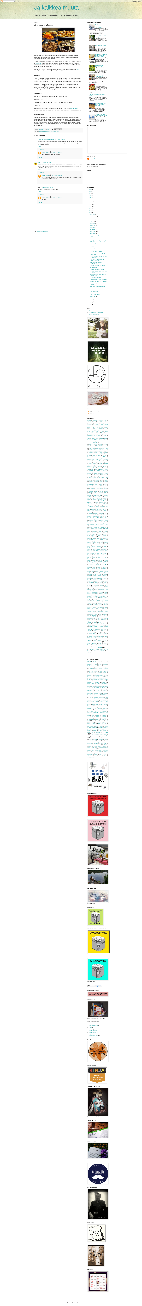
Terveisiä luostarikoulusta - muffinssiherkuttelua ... (96, 294)
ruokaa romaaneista (96, 737)
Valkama (104, 633)
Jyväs (101, 505)
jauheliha (106, 679)
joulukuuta (92, 214)
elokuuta (92, 221)
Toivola (94, 625)
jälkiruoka (97, 682)
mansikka (89, 708)
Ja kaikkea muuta (56, 7)
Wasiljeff (99, 643)
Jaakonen (100, 499)
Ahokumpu (91, 423)
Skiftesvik (89, 611)
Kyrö (100, 523)
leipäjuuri (89, 700)
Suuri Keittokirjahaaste (94, 314)
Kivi (105, 516)
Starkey (95, 612)
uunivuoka (106, 751)
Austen (101, 427)
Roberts (89, 596)
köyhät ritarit (101, 697)
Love (102, 539)
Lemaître (105, 531)
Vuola (94, 639)
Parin (88, 579)
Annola (102, 424)
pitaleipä (106, 726)
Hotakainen (91, 491)
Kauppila (91, 513)
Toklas (103, 625)
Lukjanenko (95, 541)
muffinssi (91, 711)
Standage (91, 612)
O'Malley (100, 574)
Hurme (88, 493)
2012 (90, 301)
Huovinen (100, 492)
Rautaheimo (101, 589)
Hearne (101, 481)
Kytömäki (104, 523)
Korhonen (101, 519)
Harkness (91, 478)
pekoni (102, 720)
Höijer (106, 496)
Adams (100, 420)
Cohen (88, 445)
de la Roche (95, 650)
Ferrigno (89, 459)
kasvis (103, 687)
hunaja (106, 676)
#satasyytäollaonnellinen (94, 1024)
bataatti (94, 665)
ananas (100, 663)
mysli (89, 713)
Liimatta (104, 534)
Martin (88, 547)
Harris (105, 478)
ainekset (104, 661)
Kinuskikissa (95, 516)
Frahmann (89, 462)
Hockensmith (91, 488)
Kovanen (97, 520)
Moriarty (93, 560)
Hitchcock (102, 487)
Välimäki (89, 640)
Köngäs (106, 524)
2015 (90, 210)
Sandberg (105, 601)
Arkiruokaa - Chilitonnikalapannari (97, 286)
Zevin (101, 649)
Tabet (95, 619)
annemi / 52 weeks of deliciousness (46, 139)
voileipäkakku (90, 755)
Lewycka (93, 534)
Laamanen (106, 525)
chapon (97, 667)
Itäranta (94, 499)
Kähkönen (97, 524)
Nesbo (98, 567)
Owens (88, 576)
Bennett (101, 431)
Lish (101, 538)
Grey (96, 469)
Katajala (104, 510)
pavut (97, 720)
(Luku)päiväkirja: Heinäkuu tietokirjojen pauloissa (101, 36)
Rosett (88, 597)
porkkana (94, 727)
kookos (98, 694)
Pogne (105, 582)
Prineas (104, 583)
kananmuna (104, 685)
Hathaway (97, 480)
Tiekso (94, 623)
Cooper (105, 445)
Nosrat (97, 571)
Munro (100, 561)
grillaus (104, 673)
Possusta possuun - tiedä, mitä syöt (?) (98, 279)
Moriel (98, 560)
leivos (93, 701)
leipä (105, 698)
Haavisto (106, 473)
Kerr (88, 514)
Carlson (101, 438)
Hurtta (100, 493)
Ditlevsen (102, 451)
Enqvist (94, 456)
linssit (93, 704)
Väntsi (99, 640)
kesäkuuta (92, 225)
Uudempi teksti (37, 229)
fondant (96, 671)
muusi (107, 712)
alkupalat (89, 663)
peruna (90, 722)
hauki (96, 676)
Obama (105, 574)
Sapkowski (100, 603)
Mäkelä (88, 565)
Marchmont (99, 546)
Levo (88, 534)
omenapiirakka (90, 718)
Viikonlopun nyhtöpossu (95, 277)
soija (95, 744)
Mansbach (99, 545)
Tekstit (90, 411)
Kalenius (96, 507)
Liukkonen (91, 539)
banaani (105, 664)
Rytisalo (90, 599)
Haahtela (100, 472)
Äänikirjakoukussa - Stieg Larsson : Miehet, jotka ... (98, 275)
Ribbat (88, 593)
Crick (90, 448)
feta (107, 669)
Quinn (93, 586)
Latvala (90, 529)
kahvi (93, 683)
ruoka (58, 131)
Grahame (99, 467)
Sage (102, 600)
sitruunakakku (103, 743)
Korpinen (106, 519)
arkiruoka (95, 664)
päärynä (94, 730)
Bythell (94, 436)
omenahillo (104, 716)
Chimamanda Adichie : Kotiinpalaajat (98, 281)
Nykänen (106, 572)
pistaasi (101, 726)
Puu (105, 585)
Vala (94, 633)
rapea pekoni (90, 732)
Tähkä (88, 632)
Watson (88, 644)
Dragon (100, 452)
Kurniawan (105, 521)
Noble (88, 571)
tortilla (105, 748)
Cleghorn (106, 442)
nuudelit (97, 715)
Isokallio (98, 498)
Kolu (102, 517)
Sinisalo (88, 610)
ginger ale (106, 671)
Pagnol (95, 578)
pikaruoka (104, 723)
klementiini (89, 694)
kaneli (92, 686)
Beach (93, 431)
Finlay (93, 459)
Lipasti (94, 538)
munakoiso (95, 712)
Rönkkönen (100, 599)
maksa (99, 707)
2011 (90, 302)
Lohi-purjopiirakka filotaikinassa (97, 248)
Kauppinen (96, 513)
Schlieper (105, 604)
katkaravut (97, 689)
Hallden (96, 476)
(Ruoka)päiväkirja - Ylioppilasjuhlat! (99, 75)
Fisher (97, 459)
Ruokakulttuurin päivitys (100, 45)
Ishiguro (93, 498)
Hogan (101, 488)
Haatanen (95, 473)
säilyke (104, 746)
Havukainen (91, 481)
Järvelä (105, 505)
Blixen (102, 432)
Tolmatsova (96, 626)
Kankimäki (99, 509)
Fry (97, 463)
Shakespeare (100, 607)
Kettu (92, 514)
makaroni (89, 707)
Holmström (89, 489)
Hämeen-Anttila (97, 495)
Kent (105, 513)
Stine (100, 614)
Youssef (96, 649)
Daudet (105, 449)
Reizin (101, 590)
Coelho (100, 444)
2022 (90, 197)
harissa (105, 675)
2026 (90, 189)
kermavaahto (90, 691)
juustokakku (89, 682)
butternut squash (90, 667)
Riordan (101, 594)
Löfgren (97, 542)
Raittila (102, 586)
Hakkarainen (103, 474)
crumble (90, 669)
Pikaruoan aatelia (94, 238)
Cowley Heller (105, 446)
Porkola (93, 583)
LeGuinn (89, 531)
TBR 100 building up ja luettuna (96, 312)
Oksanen (89, 575)
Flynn (101, 459)
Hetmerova (89, 485)
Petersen (106, 581)
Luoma (105, 541)
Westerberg (104, 644)
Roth (92, 597)
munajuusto (104, 711)
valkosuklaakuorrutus (99, 753)
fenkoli (103, 669)
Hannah (90, 477)
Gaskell (105, 465)
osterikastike (97, 718)
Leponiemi (100, 532)
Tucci (99, 627)
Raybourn (91, 590)
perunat (104, 722)
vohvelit (95, 754)
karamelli (97, 686)
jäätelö (104, 682)
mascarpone (89, 709)
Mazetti (98, 549)
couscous (106, 668)
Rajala (106, 586)
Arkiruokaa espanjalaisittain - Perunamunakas (96, 263)
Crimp (94, 448)
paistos (102, 718)
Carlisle (96, 438)
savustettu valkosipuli (91, 740)
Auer (93, 427)
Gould (94, 467)
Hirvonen (97, 487)
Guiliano (104, 470)
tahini (97, 747)
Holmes (105, 488)
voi (100, 754)
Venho (95, 636)
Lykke (88, 542)
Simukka (104, 608)
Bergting (106, 431)
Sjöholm (104, 610)
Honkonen (101, 489)
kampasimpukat (92, 685)
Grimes (106, 469)
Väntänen (104, 640)
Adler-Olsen (89, 421)
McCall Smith (89, 550)
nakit (102, 713)
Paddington (89, 578)
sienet (107, 740)
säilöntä (88, 747)
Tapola (88, 621)
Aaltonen (89, 420)
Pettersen (91, 582)
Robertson (95, 596)
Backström (100, 428)
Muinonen (96, 561)
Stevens (106, 612)
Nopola (92, 571)
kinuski (105, 693)
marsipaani (105, 708)
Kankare (93, 509)
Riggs (101, 593)
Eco (106, 453)
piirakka (93, 723)
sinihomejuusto (98, 742)
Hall (92, 476)
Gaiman (106, 463)
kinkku (101, 693)
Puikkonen (96, 585)
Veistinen (90, 636)
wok (88, 757)
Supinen (89, 618)
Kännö (102, 524)
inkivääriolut (94, 679)
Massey (99, 547)
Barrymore (99, 430)
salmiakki (101, 739)
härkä (90, 678)
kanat (88, 686)
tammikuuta (92, 296)
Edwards (89, 455)
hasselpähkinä (90, 676)
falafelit (99, 669)
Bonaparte (91, 434)
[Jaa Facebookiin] (59, 129)
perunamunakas (98, 722)
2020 (90, 201)
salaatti (95, 739)
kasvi (90, 687)
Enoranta (89, 456)
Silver (88, 608)
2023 (90, 195)
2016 (90, 208)
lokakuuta (92, 218)
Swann (102, 618)
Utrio (92, 632)
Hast (93, 480)
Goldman (89, 467)
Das (101, 449)
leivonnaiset (103, 700)
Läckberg (93, 542)
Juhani (93, 505)
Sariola (90, 604)
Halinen (88, 476)
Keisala (101, 513)
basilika (88, 665)
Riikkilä (105, 593)
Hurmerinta (94, 493)
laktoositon (91, 698)
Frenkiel (106, 462)
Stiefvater (96, 614)
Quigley (88, 586)
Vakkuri (90, 633)
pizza (90, 727)
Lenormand (89, 532)
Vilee (92, 637)
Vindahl (105, 637)
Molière (94, 558)
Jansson (89, 502)
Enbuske (104, 455)
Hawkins (96, 481)
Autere (106, 427)
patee (94, 720)
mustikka (102, 712)
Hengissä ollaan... (94, 267)
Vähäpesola (104, 639)
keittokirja (89, 690)
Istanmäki (104, 498)
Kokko (98, 517)
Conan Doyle (99, 445)
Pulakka (101, 585)
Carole (105, 438)
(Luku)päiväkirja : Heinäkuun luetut (99, 66)
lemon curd (102, 701)
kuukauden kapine (93, 1030)
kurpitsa (106, 696)
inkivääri (89, 679)
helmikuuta (92, 233)
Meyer (104, 554)
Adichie (105, 420)
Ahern (98, 421)
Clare (102, 442)
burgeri (105, 665)
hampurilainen (42, 131)
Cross (102, 448)
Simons (93, 608)
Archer (106, 424)
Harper (100, 478)
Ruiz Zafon (101, 597)
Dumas (88, 453)
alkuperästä (38, 63)
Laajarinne (95, 525)
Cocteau (95, 444)
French (102, 462)
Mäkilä (93, 565)
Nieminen (104, 568)
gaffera (70, 1302)
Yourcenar (91, 649)
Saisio (90, 601)
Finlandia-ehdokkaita (93, 1025)
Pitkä (101, 582)
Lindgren (99, 535)
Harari (99, 477)
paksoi (107, 718)
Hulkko (90, 492)
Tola (107, 625)
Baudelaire (104, 430)
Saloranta (99, 601)
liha (106, 702)
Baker (88, 430)
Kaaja (102, 506)
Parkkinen (93, 579)
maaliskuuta (93, 231)
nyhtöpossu (47, 131)
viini (105, 753)
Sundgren (89, 616)
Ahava (94, 421)
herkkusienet (101, 676)
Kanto (88, 510)
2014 (90, 212)
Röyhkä (105, 599)
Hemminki (96, 484)
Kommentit (91, 413)
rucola (97, 736)
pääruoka (89, 730)
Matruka (88, 549)
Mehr (88, 553)
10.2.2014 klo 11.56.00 (56, 175)
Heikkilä (105, 481)
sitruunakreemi (90, 744)
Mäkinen (98, 565)
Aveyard (90, 428)
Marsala (89, 661)
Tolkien (90, 626)
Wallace (95, 641)
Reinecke (96, 590)
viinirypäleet (89, 754)
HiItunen (94, 485)
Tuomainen (104, 627)
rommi (93, 736)
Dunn (102, 453)
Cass (105, 439)
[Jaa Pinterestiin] (61, 129)
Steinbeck (101, 612)
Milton (99, 557)
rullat (101, 736)
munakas (89, 712)
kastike (106, 686)
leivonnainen (96, 700)
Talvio (99, 619)
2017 (90, 206)
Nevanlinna (104, 567)
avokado (100, 664)
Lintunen (89, 538)
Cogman (105, 444)
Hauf (102, 480)
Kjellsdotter (89, 517)
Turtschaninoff (103, 629)
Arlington (90, 425)
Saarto (98, 600)
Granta (105, 467)
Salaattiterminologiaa (100, 84)
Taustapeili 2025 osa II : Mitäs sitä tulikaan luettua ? (101, 115)
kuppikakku (95, 696)
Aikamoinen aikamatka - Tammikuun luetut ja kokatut (98, 290)
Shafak (93, 607)
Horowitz (106, 489)
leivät (97, 701)
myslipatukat (94, 713)
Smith (97, 611)
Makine (105, 543)
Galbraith (91, 465)
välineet (100, 755)
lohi (101, 704)
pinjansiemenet (90, 726)
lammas (95, 698)
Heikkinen (89, 482)
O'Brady (90, 574)
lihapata (88, 704)
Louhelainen (97, 539)
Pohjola (88, 583)
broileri (99, 665)
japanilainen (100, 679)
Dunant (93, 453)
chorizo (91, 668)
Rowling (96, 597)
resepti (54, 131)
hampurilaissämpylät (98, 675)
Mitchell (104, 557)
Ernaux (104, 456)
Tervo (95, 622)
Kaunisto (105, 512)
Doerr (107, 451)
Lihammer (99, 534)
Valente (100, 633)
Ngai (88, 568)
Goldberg (104, 466)
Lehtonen (94, 531)
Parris (100, 579)
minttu (95, 709)
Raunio (96, 589)
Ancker (105, 423)
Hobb (107, 487)
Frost (94, 463)
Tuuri (95, 630)
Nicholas (93, 568)
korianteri (89, 696)
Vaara (103, 632)
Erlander (99, 456)
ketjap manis (89, 693)
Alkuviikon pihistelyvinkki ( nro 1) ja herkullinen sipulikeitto (101, 104)
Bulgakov (104, 435)
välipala (104, 755)
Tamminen (104, 619)
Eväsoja (88, 458)
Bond (96, 434)
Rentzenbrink (94, 592)
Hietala (99, 485)
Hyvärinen (89, 495)
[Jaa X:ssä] (58, 129)
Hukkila (106, 491)
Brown (98, 435)
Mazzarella (104, 549)
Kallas (105, 507)
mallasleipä (105, 707)
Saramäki (106, 603)
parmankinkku (103, 719)
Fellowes (105, 458)
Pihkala (96, 582)
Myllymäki (104, 564)
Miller (88, 557)
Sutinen (97, 618)
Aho (107, 421)
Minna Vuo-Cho (45, 152)
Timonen (104, 623)
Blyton (107, 432)
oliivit (92, 716)
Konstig (106, 517)
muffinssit (97, 711)
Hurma (105, 492)
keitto (104, 689)
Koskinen (91, 520)
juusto (104, 680)
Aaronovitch (95, 420)
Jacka (105, 499)
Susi (93, 618)
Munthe (105, 561)
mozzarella (101, 709)
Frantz (98, 462)
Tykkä (99, 630)
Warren (94, 643)
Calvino (99, 436)
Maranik (93, 546)
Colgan (93, 445)
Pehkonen (105, 579)
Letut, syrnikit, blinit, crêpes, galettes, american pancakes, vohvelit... (101, 55)
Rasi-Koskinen (90, 589)
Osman (104, 575)
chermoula (102, 667)
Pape (105, 578)
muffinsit (106, 709)
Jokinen (94, 503)
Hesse (105, 484)
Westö (88, 646)
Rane (96, 588)
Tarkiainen (100, 621)
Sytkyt (106, 618)
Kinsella (88, 516)
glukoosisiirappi (92, 672)
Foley (90, 460)
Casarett (100, 439)
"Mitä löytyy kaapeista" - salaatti (97, 269)
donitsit (95, 669)
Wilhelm (98, 646)
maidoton (104, 705)
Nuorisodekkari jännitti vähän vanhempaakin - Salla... (96, 250)
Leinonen (99, 531)
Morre (102, 560)
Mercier (98, 553)
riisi (105, 734)
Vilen (96, 637)
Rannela (100, 588)
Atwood (88, 427)
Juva (97, 505)
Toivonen (99, 625)
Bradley (104, 434)
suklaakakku (105, 744)
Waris (88, 643)
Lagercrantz (103, 527)
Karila (93, 510)
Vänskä (95, 640)
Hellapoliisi (103, 482)
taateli (93, 747)
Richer (97, 593)
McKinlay (106, 550)
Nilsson (105, 569)
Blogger (81, 1302)
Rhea (106, 592)
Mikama (95, 556)
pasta (88, 720)
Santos (94, 603)
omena (97, 716)
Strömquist (94, 615)
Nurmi (102, 572)
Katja (39, 162)
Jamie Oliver (103, 500)
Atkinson (101, 425)
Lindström (100, 536)
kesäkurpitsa (103, 692)
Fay (101, 458)
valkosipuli (91, 753)
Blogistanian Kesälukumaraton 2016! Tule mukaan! (100, 26)
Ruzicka (106, 597)
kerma (104, 690)
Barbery (93, 430)
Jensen (101, 502)
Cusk (107, 448)
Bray (94, 435)
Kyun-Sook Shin (90, 524)
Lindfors (93, 535)
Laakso (100, 525)
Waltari (100, 641)
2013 (90, 299)
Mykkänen (92, 564)
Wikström (93, 646)
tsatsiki (88, 750)
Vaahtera (98, 632)
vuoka (95, 755)
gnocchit (104, 672)
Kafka (107, 506)
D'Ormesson (92, 449)
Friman (90, 463)
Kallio (88, 509)
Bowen (100, 434)
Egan (94, 455)
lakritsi (107, 697)
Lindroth (89, 536)
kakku (97, 683)
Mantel (105, 545)
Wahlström (89, 641)
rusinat (90, 739)
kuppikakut (101, 696)
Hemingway (90, 484)
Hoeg (97, 488)
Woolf (100, 648)
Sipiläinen (99, 610)
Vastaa (39, 146)
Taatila (90, 619)
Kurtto (88, 523)
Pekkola (88, 581)
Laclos (90, 527)
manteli (94, 708)
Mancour (89, 545)
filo (92, 671)
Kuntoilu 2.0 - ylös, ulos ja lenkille (97, 265)
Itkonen (88, 499)
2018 (90, 204)
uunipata (100, 751)
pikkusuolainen (90, 724)
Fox (105, 460)
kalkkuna (106, 683)
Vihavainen (100, 636)
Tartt (105, 621)
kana (98, 685)
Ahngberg (103, 421)
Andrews (95, 424)
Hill (88, 487)
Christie (94, 443)
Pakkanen (100, 578)
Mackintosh (91, 543)
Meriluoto (89, 554)
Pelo (93, 581)
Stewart (90, 614)
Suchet (105, 615)
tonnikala (101, 748)
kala (102, 683)
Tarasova (94, 621)
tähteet (93, 750)
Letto (105, 532)
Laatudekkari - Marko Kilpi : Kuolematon (99, 288)
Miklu (105, 556)
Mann (94, 545)
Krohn (101, 520)
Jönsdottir (97, 506)
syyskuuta (92, 219)
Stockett (104, 614)
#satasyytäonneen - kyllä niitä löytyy (98, 240)
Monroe (99, 558)
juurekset (95, 680)
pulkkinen (102, 650)
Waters (104, 643)
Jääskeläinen (90, 506)
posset (100, 727)
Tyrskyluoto (104, 630)
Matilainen (105, 547)
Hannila (95, 477)
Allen (101, 423)
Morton (90, 561)
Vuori (98, 639)
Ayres (95, 428)
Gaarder (100, 463)
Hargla (103, 477)
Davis (88, 451)
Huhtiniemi (101, 491)
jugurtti (90, 680)
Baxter (88, 431)
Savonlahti (95, 604)
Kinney (99, 514)
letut (102, 702)
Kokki (94, 517)
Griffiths (101, 469)
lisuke (97, 704)
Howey (96, 491)
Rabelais (97, 586)
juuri (100, 680)
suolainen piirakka (97, 746)
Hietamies (105, 485)
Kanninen (104, 509)
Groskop (91, 470)
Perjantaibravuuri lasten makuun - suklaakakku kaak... (97, 260)
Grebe (88, 469)
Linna (105, 536)
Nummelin (102, 571)
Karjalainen (98, 510)
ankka (105, 663)
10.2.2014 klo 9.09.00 (48, 187)
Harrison (89, 480)
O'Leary (95, 574)
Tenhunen (89, 622)
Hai (89, 474)
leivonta (88, 701)
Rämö (95, 599)
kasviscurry (89, 689)
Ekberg (99, 455)
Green (92, 469)
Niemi (99, 568)
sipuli (105, 742)
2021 (90, 199)
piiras (99, 723)
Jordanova (100, 503)
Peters (101, 581)
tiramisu (90, 748)
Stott (88, 615)
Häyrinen (101, 496)
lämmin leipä (90, 705)
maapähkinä (97, 705)
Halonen (106, 476)
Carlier (93, 438)
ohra (88, 716)
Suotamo (105, 616)
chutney (95, 668)
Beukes (93, 432)
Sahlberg (106, 600)
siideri (91, 742)
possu (52, 131)
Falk (98, 458)
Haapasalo (89, 473)
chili (107, 667)
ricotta (96, 734)
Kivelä (101, 516)
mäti (99, 713)
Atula (106, 425)
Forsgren (100, 460)
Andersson (89, 424)
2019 (90, 203)
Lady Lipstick (96, 527)
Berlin (90, 432)
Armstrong (96, 425)
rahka (100, 730)
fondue (101, 671)
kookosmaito (103, 694)
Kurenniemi (98, 521)
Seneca (88, 607)
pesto (88, 723)
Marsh (104, 546)
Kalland (101, 507)
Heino (96, 482)
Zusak (104, 649)
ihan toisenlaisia (74, 108)
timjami (106, 747)
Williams (104, 646)
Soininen (106, 611)
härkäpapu (95, 678)
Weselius (98, 644)
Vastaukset (41, 149)
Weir (93, 644)
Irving (88, 498)
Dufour (105, 452)
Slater (94, 611)
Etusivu (58, 229)
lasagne (100, 698)
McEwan (101, 550)
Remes (105, 590)
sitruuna (96, 743)
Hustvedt (104, 493)
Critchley (98, 448)
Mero (95, 554)
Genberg (89, 466)
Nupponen (97, 572)
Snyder (101, 611)
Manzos (88, 546)
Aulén (97, 427)
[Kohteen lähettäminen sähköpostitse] (55, 129)
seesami (98, 740)
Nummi (106, 571)
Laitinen (88, 528)
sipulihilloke (89, 743)
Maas (102, 542)
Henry (101, 484)
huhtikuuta (92, 229)
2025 (90, 191)
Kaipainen (91, 507)
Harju (107, 477)
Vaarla (107, 632)
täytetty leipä (105, 750)
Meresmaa (103, 553)
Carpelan (89, 439)
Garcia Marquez (98, 465)
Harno (96, 478)
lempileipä (94, 702)
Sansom (89, 603)
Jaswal (96, 502)
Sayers (100, 604)
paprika (97, 719)
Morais (88, 560)
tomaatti (95, 748)
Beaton (97, 431)
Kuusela (93, 523)
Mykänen (97, 564)
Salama (94, 601)
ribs (92, 734)
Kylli (97, 523)
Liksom (88, 535)
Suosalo (99, 616)
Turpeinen (97, 629)
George (94, 466)
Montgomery (104, 558)
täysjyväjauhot (98, 750)
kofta (94, 694)
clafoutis (100, 668)
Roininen (105, 596)
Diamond (93, 451)
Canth (88, 438)
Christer (88, 442)
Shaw (106, 607)
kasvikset (96, 687)
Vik (88, 637)
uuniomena (95, 751)
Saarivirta (93, 600)
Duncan (97, 453)
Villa (100, 637)
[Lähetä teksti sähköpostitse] (52, 129)
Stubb (100, 615)
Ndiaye (94, 567)
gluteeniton (99, 672)
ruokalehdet (105, 737)
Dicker (97, 451)
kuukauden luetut (92, 1032)
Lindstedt (94, 536)
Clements (90, 444)
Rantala (105, 588)
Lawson (104, 530)
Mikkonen (101, 556)
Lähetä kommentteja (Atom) (43, 231)
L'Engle (90, 525)
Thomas (99, 622)
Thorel (105, 622)
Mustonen (105, 563)
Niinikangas (99, 569)
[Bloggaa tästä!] (56, 129)
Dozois (96, 452)
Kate (95, 512)
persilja (106, 720)
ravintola (98, 732)
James (95, 500)
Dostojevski (91, 452)
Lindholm (104, 535)
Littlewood (106, 538)
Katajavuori (89, 512)
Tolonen (101, 626)
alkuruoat (95, 663)
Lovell (106, 539)
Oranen (94, 575)
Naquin (103, 565)
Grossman (98, 470)
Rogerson (100, 596)
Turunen (89, 630)
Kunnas (93, 521)
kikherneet (96, 693)
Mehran (92, 553)
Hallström (101, 476)
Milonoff (93, 557)
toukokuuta (92, 227)
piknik (98, 724)
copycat (90, 1027)
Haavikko (101, 473)
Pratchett (99, 583)
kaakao (88, 683)
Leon (95, 532)
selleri (103, 740)
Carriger (94, 439)
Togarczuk (89, 625)
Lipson (98, 538)
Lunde (100, 541)
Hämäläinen (105, 495)
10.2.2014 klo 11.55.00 (56, 152)
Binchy (98, 432)
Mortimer (106, 560)
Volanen (89, 639)
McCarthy (96, 550)
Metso (99, 554)
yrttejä (91, 757)
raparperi (104, 730)
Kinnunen (104, 514)
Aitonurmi (96, 423)
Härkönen (91, 496)
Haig (93, 474)
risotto (88, 736)
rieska (101, 734)
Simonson (99, 608)
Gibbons (99, 466)
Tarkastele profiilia (91, 161)
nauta (88, 715)
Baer (105, 428)
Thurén (88, 623)
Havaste (106, 480)
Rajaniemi (91, 588)
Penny (96, 581)
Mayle (94, 549)
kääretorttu (96, 697)
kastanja (102, 686)
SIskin (88, 600)
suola (90, 746)
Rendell (88, 592)
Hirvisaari (92, 487)
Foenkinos (106, 459)
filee (89, 671)
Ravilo (107, 589)
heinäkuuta (92, 223)
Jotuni (105, 503)
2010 (90, 304)
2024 (90, 193)
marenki (99, 708)
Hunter (95, 492)
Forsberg (95, 460)
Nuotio (90, 572)
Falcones (94, 458)
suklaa (99, 744)
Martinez (93, 547)
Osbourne (99, 575)
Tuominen (89, 629)
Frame (94, 462)
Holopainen (95, 489)
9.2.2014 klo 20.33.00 (60, 139)
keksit (98, 690)
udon (90, 751)
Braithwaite (89, 435)
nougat (93, 715)
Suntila (94, 616)
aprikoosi (89, 664)
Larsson (106, 528)
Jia (105, 502)
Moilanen (89, 558)
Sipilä (94, 610)
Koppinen (95, 519)
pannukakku (91, 719)
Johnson (89, 503)
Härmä (96, 496)
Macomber (97, 543)
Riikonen (89, 594)
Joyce (88, 505)
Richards (93, 593)
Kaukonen (99, 512)
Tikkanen (99, 623)
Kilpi (95, 514)
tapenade (102, 747)
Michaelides (89, 556)
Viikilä (105, 636)
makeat (94, 707)
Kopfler (90, 519)
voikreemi (104, 754)
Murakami (90, 563)
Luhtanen (89, 541)
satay (106, 739)
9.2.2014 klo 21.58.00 (46, 162)
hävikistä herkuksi (102, 678)
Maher (101, 543)
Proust (89, 585)
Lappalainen (100, 528)
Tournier (106, 626)
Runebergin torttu (97, 661)
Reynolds (101, 592)
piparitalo (96, 726)
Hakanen (97, 474)
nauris (105, 713)
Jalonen (89, 500)
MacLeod (106, 542)
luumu (105, 704)
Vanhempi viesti (78, 229)
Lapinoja (94, 528)
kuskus (91, 697)
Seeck (97, 605)
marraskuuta (93, 216)
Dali (97, 449)
